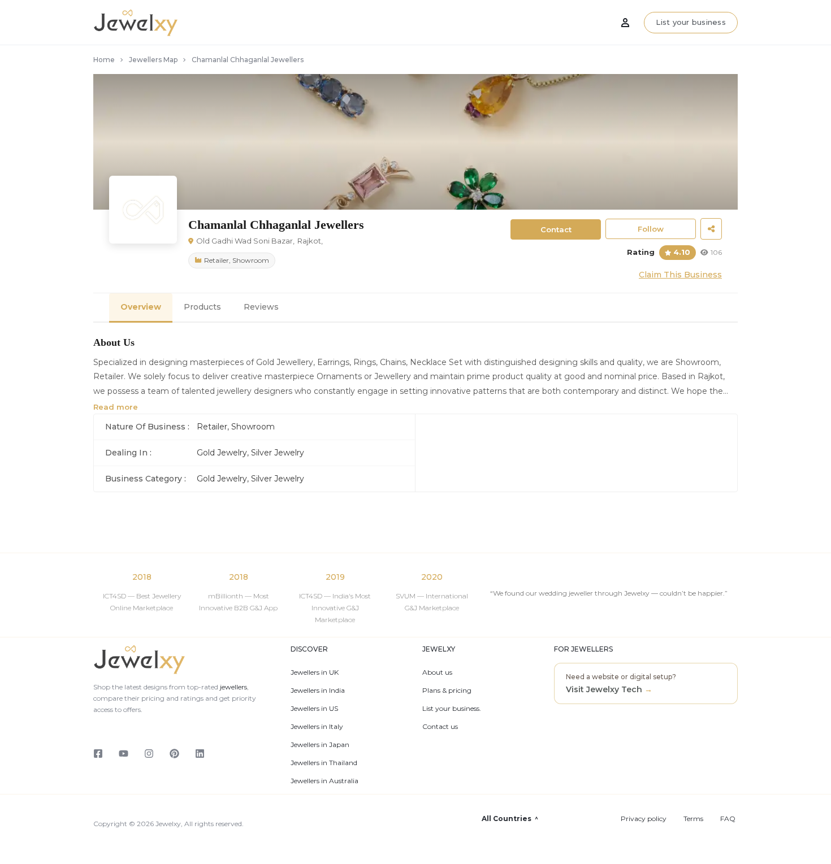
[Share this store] (711, 229)
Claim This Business (680, 275)
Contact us (440, 727)
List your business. (451, 709)
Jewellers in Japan (320, 745)
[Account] (625, 22)
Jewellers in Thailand (324, 763)
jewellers (232, 687)
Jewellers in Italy (317, 727)
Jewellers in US (314, 709)
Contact (556, 229)
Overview (140, 307)
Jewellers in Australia (324, 781)
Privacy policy (643, 819)
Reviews (261, 307)
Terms (693, 819)
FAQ (727, 819)
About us (437, 672)
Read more (115, 406)
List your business (691, 22)
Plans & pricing (446, 690)
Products (202, 307)
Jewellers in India (318, 690)
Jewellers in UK (315, 672)
